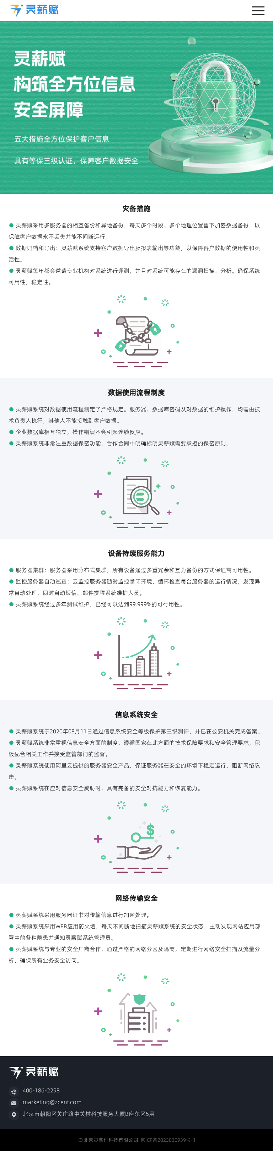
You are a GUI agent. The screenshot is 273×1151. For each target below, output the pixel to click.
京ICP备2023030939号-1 (167, 1140)
